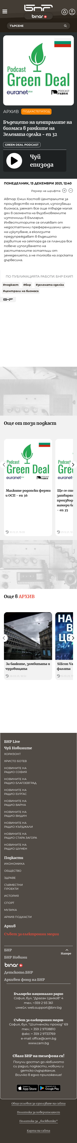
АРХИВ (11, 111)
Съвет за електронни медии (31, 934)
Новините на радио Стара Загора (20, 835)
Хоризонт (12, 754)
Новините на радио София (15, 770)
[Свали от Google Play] (49, 1088)
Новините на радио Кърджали (18, 824)
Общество (12, 871)
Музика (10, 910)
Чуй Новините (18, 748)
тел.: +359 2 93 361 (38, 1003)
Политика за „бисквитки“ (38, 1121)
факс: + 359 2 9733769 (38, 1034)
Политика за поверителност (38, 1112)
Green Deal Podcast (22, 144)
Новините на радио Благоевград (20, 781)
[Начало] (38, 8)
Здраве (10, 878)
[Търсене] (65, 26)
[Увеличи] (64, 190)
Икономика (14, 863)
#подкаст (11, 285)
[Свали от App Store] (27, 1088)
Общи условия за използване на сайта (38, 1103)
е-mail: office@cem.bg (38, 1038)
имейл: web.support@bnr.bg (39, 1007)
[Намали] (70, 190)
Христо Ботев (15, 761)
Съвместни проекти (13, 886)
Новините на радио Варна (15, 803)
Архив (10, 926)
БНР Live (12, 741)
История (11, 896)
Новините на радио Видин (15, 814)
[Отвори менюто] (4, 11)
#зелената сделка (50, 285)
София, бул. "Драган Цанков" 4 (38, 998)
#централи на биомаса (20, 291)
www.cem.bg (38, 1043)
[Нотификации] (64, 12)
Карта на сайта (38, 1130)
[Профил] (72, 12)
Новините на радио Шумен (15, 846)
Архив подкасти (18, 917)
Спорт (9, 903)
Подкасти (13, 857)
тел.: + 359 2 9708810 (38, 1029)
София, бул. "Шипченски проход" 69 (38, 1024)
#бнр (27, 285)
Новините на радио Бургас (15, 792)
